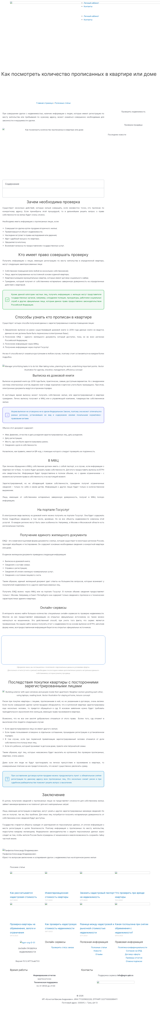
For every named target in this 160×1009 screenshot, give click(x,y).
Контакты (88, 6)
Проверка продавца (133, 125)
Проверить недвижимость (133, 111)
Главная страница (44, 103)
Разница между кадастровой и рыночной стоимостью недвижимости (97, 928)
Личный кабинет (91, 3)
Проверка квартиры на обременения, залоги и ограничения (23, 928)
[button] (115, 12)
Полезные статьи (62, 103)
